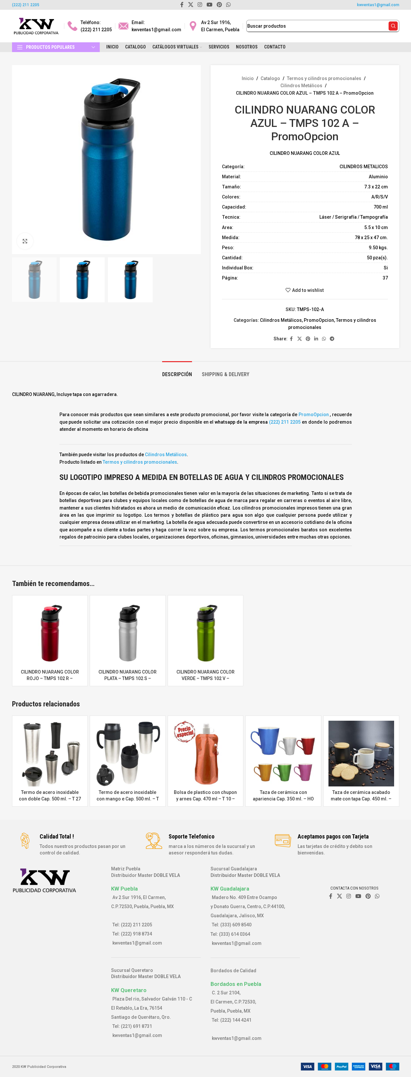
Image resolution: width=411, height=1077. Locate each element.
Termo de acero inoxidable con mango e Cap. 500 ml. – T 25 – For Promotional (127, 799)
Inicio (248, 78)
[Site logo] (36, 25)
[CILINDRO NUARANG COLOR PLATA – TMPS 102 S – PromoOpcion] (128, 633)
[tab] (177, 371)
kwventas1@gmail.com (378, 5)
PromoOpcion (319, 320)
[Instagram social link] (348, 896)
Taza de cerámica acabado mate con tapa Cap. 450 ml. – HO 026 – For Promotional (361, 799)
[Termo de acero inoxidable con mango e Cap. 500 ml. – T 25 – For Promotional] (128, 753)
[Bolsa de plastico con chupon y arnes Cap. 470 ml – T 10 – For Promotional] (205, 753)
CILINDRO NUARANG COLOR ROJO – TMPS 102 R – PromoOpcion (50, 678)
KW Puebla (124, 888)
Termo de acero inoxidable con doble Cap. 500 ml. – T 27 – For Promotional (50, 799)
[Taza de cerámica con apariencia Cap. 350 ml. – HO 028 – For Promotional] (283, 753)
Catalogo (270, 78)
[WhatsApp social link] (324, 338)
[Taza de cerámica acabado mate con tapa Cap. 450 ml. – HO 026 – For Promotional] (361, 753)
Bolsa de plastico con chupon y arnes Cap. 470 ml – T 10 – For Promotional (205, 799)
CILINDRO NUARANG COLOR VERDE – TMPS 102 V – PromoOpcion (205, 678)
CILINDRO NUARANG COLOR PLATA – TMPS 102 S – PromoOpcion (127, 678)
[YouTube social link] (358, 896)
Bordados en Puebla (236, 984)
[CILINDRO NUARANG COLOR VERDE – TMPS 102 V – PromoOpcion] (205, 633)
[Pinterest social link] (308, 338)
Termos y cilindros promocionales (324, 78)
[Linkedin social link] (316, 338)
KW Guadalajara (230, 888)
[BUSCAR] (393, 26)
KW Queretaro (129, 990)
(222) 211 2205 (25, 5)
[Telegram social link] (332, 338)
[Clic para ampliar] (25, 241)
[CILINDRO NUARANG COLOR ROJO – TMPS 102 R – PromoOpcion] (50, 633)
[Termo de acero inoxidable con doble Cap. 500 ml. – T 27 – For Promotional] (50, 753)
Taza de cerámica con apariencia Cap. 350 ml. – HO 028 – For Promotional (283, 799)
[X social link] (299, 338)
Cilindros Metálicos (301, 85)
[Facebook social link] (291, 338)
